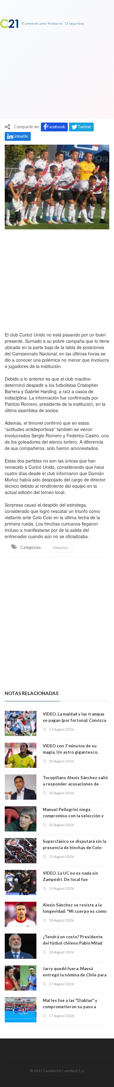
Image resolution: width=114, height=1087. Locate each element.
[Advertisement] (57, 278)
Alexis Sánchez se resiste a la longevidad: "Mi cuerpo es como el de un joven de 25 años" (74, 911)
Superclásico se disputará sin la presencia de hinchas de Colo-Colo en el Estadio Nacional (74, 847)
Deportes (61, 547)
